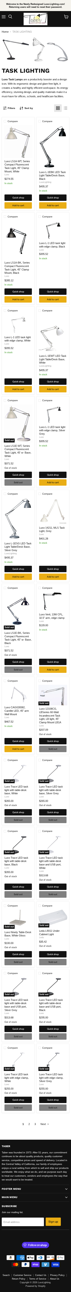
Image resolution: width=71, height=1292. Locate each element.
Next (43, 1124)
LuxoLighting (45, 182)
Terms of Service (37, 1278)
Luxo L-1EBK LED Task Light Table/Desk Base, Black (52, 175)
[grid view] (58, 108)
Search (6, 1275)
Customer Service (22, 1275)
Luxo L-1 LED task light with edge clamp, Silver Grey (52, 430)
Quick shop (18, 197)
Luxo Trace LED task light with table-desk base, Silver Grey (51, 790)
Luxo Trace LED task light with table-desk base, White (16, 790)
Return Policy (18, 1278)
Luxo (6, 174)
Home (5, 31)
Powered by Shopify (35, 1286)
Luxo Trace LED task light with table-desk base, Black (16, 861)
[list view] (65, 108)
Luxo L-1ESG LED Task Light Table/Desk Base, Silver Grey (18, 547)
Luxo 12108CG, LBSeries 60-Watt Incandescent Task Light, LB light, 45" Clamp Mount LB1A (50, 715)
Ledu (41, 937)
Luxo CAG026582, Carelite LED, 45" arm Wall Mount (16, 711)
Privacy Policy (57, 1275)
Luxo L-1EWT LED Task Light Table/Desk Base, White (52, 359)
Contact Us (40, 1275)
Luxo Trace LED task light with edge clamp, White (16, 1078)
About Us (54, 1278)
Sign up (53, 1221)
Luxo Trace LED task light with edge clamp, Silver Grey (51, 1078)
